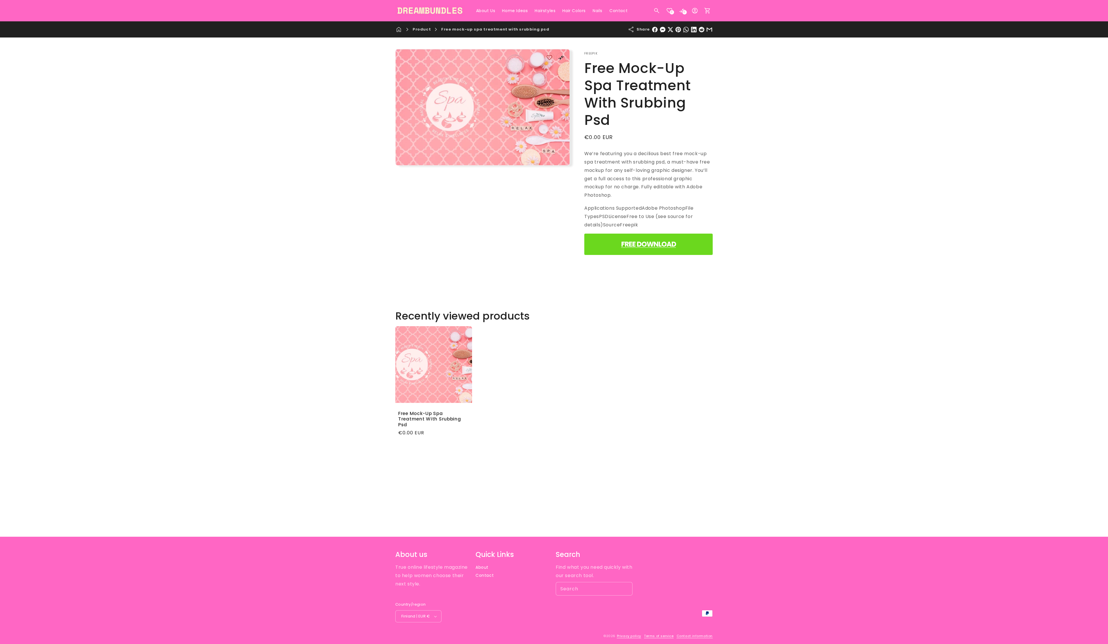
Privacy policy (629, 636)
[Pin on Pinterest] (678, 29)
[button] (656, 10)
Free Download (648, 244)
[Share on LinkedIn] (693, 29)
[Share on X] (670, 29)
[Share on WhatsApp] (686, 29)
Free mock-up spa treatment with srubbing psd (495, 29)
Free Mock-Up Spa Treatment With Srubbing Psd (429, 419)
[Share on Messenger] (662, 29)
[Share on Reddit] (701, 29)
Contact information (695, 636)
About (482, 567)
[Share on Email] (709, 29)
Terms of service (659, 636)
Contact (485, 575)
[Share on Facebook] (655, 29)
